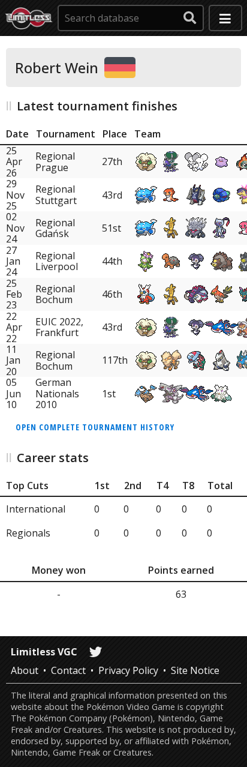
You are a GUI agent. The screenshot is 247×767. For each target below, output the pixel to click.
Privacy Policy (128, 670)
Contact (68, 670)
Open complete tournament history (95, 427)
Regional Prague (55, 161)
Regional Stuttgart (56, 194)
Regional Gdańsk (55, 228)
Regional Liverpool (56, 261)
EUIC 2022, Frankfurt (59, 327)
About (24, 670)
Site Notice (195, 670)
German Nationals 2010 (57, 393)
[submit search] (190, 18)
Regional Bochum (55, 294)
